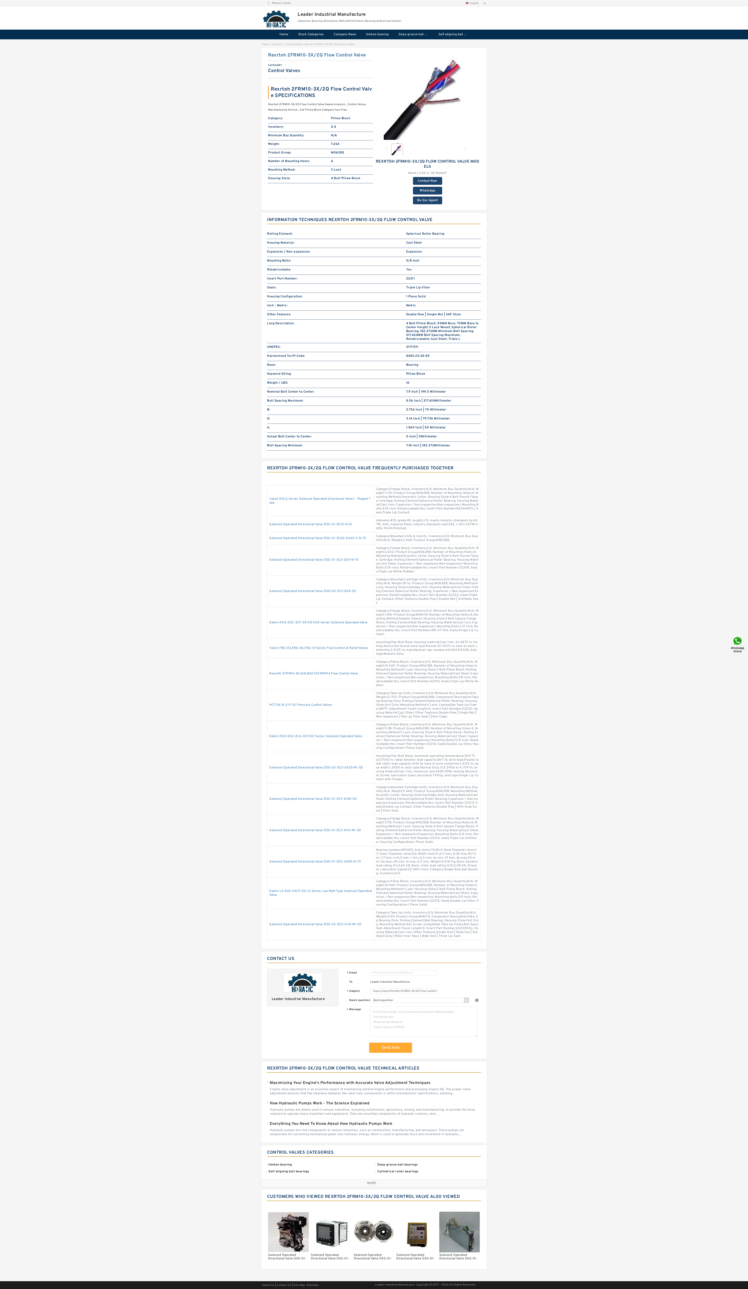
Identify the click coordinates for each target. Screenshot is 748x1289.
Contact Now (427, 181)
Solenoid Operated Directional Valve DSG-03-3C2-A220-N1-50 (316, 768)
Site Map (299, 1285)
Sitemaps (312, 1285)
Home (284, 34)
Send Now (391, 1047)
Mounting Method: (281, 170)
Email (352, 973)
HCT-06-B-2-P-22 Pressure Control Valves (300, 705)
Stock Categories (311, 34)
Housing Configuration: (285, 297)
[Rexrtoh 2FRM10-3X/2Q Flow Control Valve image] (427, 96)
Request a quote (281, 3)
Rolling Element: (280, 234)
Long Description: (280, 323)
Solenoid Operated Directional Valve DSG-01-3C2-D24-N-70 (314, 560)
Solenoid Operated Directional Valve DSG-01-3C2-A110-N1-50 (315, 830)
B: (268, 410)
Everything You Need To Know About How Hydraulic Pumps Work (331, 1123)
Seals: (271, 288)
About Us (268, 1285)
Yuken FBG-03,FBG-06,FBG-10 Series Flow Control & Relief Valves (318, 648)
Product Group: (279, 153)
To (350, 982)
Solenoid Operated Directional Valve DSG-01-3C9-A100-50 (313, 799)
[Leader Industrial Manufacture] (276, 19)
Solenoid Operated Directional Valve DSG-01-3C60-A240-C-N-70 (317, 538)
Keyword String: (279, 374)
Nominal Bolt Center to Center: (290, 392)
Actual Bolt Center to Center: (289, 437)
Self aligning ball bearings (455, 34)
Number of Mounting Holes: (289, 161)
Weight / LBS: (277, 383)
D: (268, 419)
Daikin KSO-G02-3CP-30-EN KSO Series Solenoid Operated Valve (318, 623)
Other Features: (279, 314)
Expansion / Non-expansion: (288, 252)
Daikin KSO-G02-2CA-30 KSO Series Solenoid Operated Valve (315, 736)
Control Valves (293, 44)
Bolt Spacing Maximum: (285, 401)
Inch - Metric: (277, 305)
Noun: (271, 365)
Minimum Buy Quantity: (286, 135)
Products (277, 44)
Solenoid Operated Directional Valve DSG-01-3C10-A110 (310, 524)
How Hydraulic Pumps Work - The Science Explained (320, 1103)
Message (354, 1009)
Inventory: (276, 127)
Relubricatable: (279, 270)
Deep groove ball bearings (416, 34)
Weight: (274, 144)
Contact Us (284, 1285)
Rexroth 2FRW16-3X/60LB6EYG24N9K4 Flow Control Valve (313, 674)
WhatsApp (427, 191)
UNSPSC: (274, 347)
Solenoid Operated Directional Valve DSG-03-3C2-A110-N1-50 (315, 924)
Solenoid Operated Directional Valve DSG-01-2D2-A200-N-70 (315, 862)
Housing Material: (281, 243)
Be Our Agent (427, 200)
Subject (353, 991)
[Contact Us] (737, 644)
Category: (275, 118)
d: (268, 428)
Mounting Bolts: (279, 261)
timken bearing (377, 34)
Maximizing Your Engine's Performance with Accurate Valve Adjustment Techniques (350, 1082)
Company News (345, 34)
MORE (372, 1183)
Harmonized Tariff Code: (286, 356)
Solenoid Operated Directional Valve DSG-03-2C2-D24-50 (312, 591)
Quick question (359, 1000)
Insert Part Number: (282, 279)
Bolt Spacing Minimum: (285, 446)
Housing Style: (279, 178)
